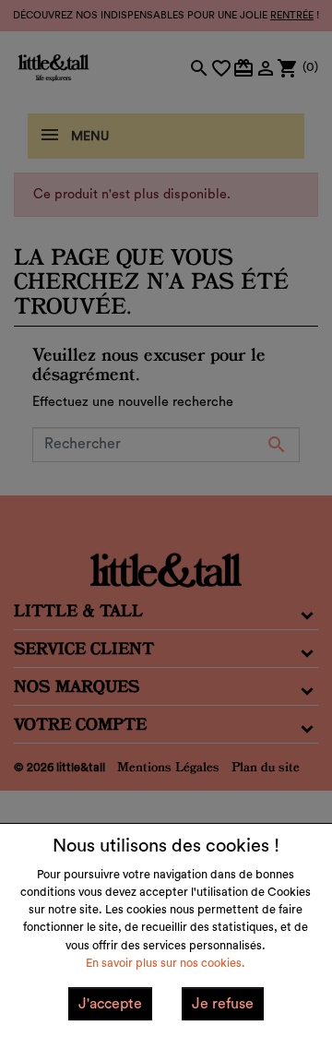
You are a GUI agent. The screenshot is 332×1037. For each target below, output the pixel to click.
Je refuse (223, 1003)
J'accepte (110, 1003)
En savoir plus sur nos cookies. (165, 963)
